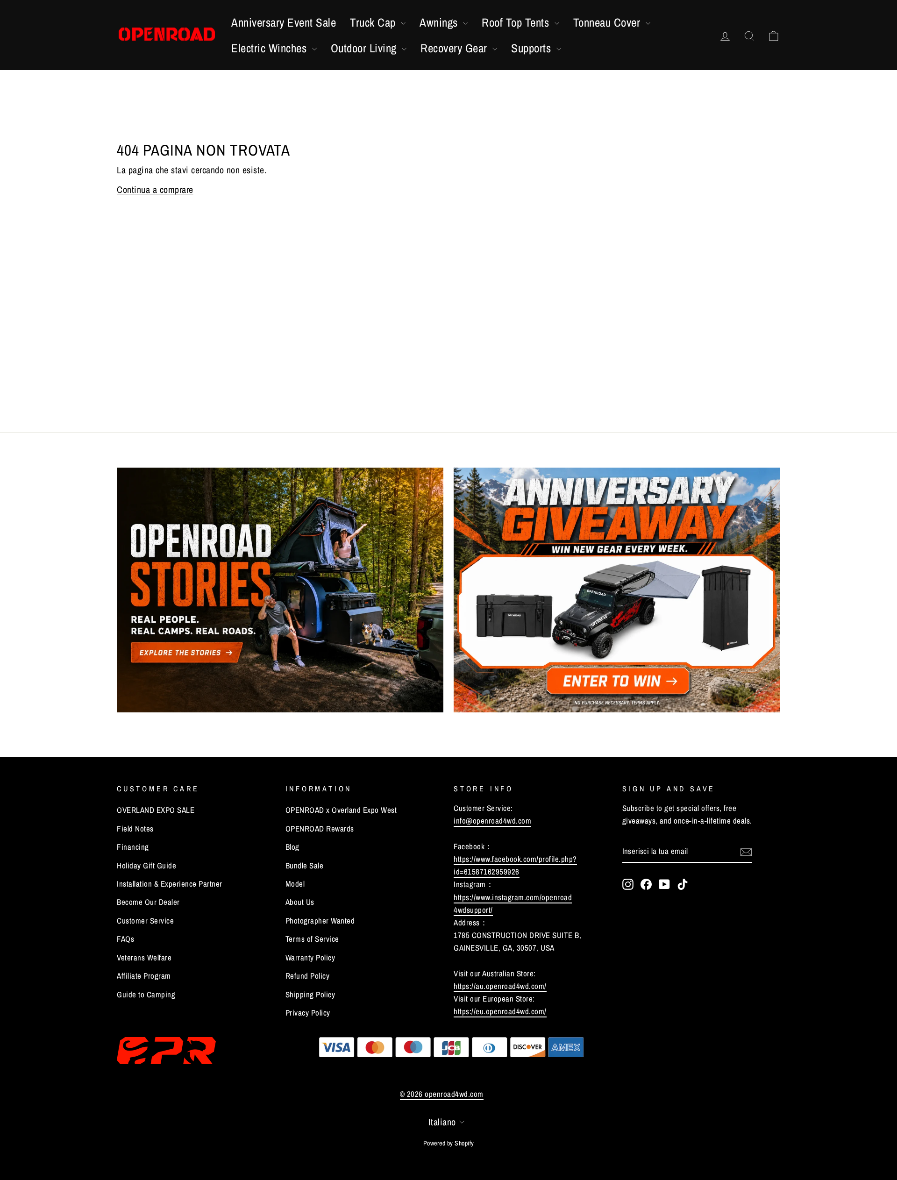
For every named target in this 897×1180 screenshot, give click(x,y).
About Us (299, 901)
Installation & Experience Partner (169, 883)
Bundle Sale (304, 865)
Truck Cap (374, 22)
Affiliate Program (144, 975)
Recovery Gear (455, 48)
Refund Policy (307, 975)
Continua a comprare (155, 189)
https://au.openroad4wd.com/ (500, 986)
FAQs (125, 938)
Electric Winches (270, 48)
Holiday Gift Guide (146, 865)
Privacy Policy (307, 1012)
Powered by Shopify (448, 1143)
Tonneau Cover (608, 22)
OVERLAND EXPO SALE (155, 809)
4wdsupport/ (473, 909)
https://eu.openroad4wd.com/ (500, 1011)
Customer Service (145, 920)
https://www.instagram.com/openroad (513, 897)
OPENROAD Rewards (319, 828)
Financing (133, 846)
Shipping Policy (310, 994)
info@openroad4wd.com (492, 820)
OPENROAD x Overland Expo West (341, 809)
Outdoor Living (365, 48)
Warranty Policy (310, 957)
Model (295, 883)
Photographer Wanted (320, 920)
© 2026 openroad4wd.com (442, 1093)
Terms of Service (312, 938)
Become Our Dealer (148, 901)
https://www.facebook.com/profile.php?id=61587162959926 (515, 865)
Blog (292, 846)
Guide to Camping (146, 994)
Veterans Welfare (144, 957)
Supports (532, 48)
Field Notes (135, 828)
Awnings (440, 22)
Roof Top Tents (517, 22)
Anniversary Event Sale (283, 22)
